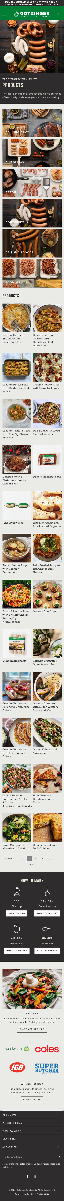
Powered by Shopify (24, 1194)
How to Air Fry (16, 950)
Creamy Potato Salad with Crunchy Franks (46, 386)
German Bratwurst (14, 661)
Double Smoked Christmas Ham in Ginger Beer (14, 480)
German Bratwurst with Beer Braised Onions (14, 753)
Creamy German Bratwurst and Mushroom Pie (13, 338)
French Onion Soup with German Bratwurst (14, 569)
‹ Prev (8, 858)
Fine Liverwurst (12, 522)
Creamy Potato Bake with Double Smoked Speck (15, 388)
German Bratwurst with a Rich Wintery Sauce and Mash (45, 707)
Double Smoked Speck (47, 476)
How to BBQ (17, 913)
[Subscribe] (60, 1156)
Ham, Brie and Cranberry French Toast (44, 799)
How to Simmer (47, 950)
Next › (32, 864)
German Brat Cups (45, 611)
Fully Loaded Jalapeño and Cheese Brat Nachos (47, 569)
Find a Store (32, 1099)
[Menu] (4, 14)
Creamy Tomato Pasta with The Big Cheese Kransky (16, 434)
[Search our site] (60, 14)
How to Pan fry (47, 913)
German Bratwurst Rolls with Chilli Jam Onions (15, 707)
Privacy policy (43, 1194)
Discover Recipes (32, 1029)
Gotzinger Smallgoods (27, 1190)
